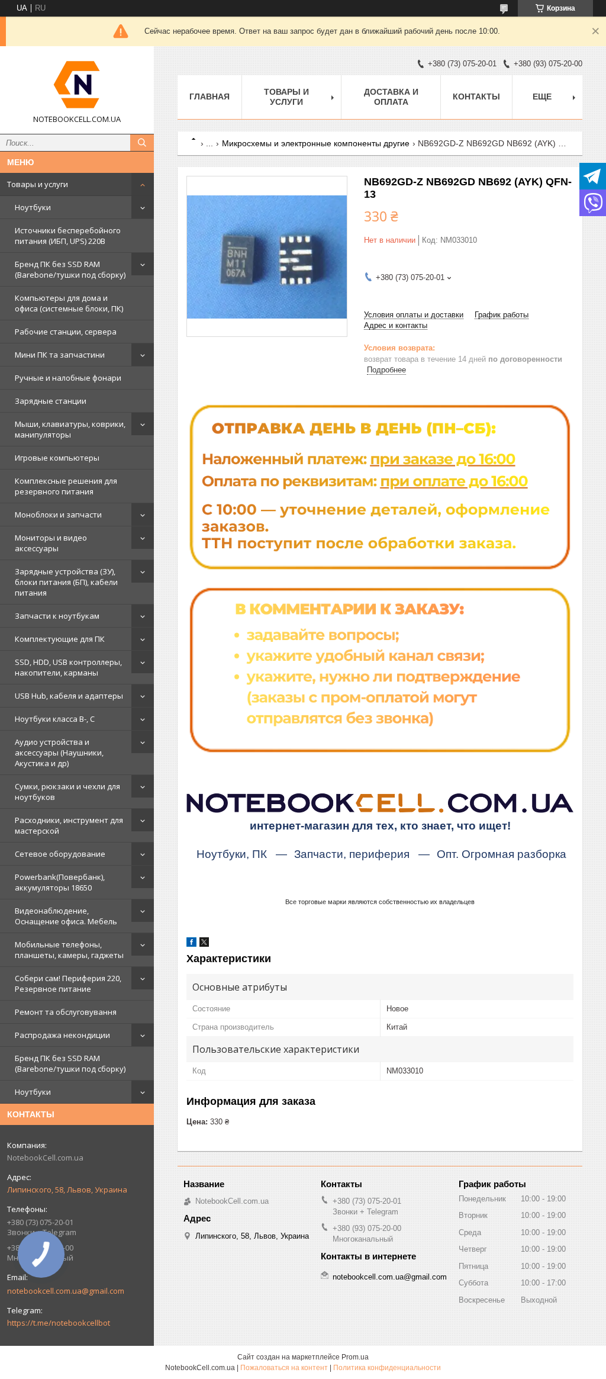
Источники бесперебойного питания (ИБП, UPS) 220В (68, 235)
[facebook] (191, 944)
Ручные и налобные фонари (68, 377)
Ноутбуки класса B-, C (55, 718)
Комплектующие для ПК (60, 639)
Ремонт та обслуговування (66, 1012)
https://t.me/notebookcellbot (58, 1322)
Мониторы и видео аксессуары (51, 543)
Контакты (476, 96)
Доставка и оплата (391, 97)
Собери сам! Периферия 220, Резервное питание (68, 983)
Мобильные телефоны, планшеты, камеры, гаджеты (69, 949)
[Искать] (142, 143)
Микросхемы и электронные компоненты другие (316, 143)
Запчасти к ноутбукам (57, 615)
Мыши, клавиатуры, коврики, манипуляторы (70, 429)
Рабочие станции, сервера (66, 331)
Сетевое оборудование (60, 853)
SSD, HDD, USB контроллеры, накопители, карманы (68, 667)
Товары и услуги (37, 184)
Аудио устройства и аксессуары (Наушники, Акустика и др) (59, 753)
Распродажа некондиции (62, 1035)
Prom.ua (355, 1357)
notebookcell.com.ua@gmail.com (65, 1290)
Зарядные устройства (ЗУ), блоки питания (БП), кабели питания (66, 582)
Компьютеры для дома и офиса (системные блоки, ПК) (69, 303)
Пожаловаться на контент (284, 1368)
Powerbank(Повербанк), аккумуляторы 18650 (60, 882)
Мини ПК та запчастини (60, 354)
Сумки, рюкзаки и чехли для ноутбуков (67, 791)
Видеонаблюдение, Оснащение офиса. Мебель (66, 916)
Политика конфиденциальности (387, 1368)
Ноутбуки (33, 207)
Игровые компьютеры (57, 457)
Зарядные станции (50, 401)
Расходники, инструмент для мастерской (69, 825)
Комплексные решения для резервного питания (66, 486)
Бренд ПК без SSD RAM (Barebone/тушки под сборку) (70, 269)
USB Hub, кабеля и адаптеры (69, 695)
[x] (204, 944)
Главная (209, 96)
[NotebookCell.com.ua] (77, 84)
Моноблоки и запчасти (58, 514)
